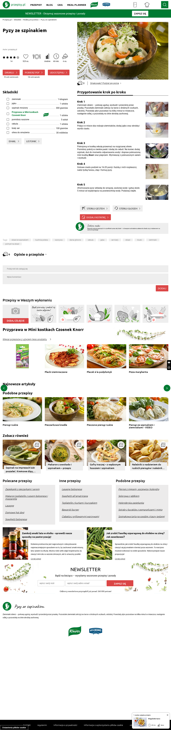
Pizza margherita (138, 372)
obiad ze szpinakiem (20, 240)
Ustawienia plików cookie (14, 727)
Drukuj (9, 72)
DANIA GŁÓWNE (75, 240)
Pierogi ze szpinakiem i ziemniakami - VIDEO (141, 426)
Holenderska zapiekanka (131, 502)
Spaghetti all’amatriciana (75, 496)
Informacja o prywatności (65, 725)
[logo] (14, 4)
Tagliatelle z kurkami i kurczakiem (79, 502)
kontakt (27, 725)
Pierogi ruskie (10, 425)
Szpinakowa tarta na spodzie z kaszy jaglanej (141, 516)
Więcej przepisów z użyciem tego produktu (25, 339)
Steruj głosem (128, 208)
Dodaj (162, 288)
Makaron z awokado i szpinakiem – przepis (60, 466)
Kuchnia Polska (41, 240)
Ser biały (114, 240)
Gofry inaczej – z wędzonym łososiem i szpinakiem (105, 466)
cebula (90, 240)
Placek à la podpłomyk (99, 372)
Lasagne (9, 505)
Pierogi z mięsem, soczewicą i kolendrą (138, 489)
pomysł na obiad (12, 244)
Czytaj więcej (36, 559)
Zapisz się (120, 583)
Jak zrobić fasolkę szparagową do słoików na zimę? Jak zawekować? (135, 535)
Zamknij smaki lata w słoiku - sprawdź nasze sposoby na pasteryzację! (47, 535)
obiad (127, 240)
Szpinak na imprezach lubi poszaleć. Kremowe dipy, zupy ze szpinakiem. (20, 470)
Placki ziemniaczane (56, 372)
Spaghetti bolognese (16, 519)
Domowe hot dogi (14, 512)
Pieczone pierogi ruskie (100, 425)
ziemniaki (153, 240)
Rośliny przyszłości (31, 19)
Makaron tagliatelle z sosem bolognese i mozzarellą (26, 497)
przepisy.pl (12, 49)
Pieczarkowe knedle (56, 425)
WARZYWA (59, 240)
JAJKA (102, 240)
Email (12, 141)
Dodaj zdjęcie (15, 320)
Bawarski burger (70, 509)
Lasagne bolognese (72, 489)
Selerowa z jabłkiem (128, 496)
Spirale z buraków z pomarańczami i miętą (140, 509)
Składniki (17, 19)
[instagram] (169, 367)
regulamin (42, 725)
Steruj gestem (96, 208)
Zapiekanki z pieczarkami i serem (22, 489)
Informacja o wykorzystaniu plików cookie (103, 725)
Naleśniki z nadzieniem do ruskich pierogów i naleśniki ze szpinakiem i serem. (147, 466)
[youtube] (169, 362)
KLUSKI (139, 240)
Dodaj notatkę (96, 217)
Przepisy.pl (7, 19)
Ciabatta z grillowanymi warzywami (80, 516)
